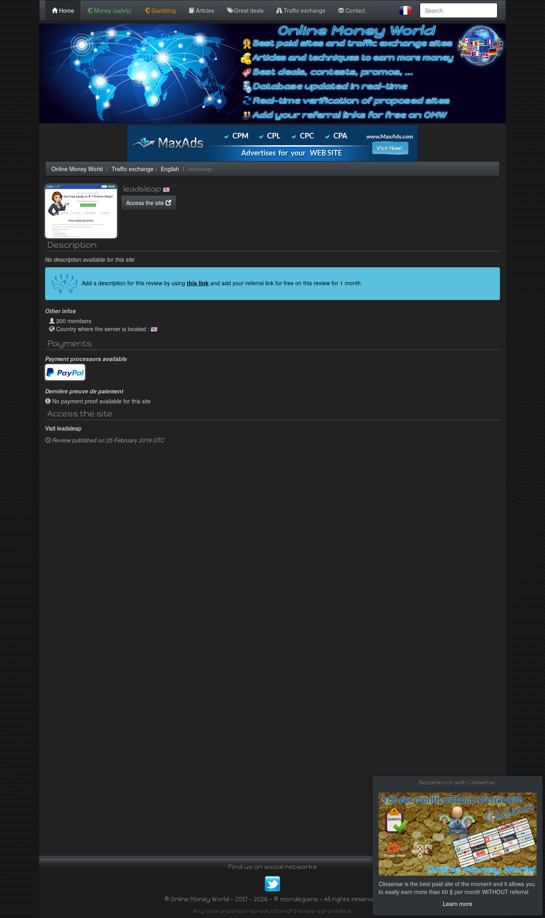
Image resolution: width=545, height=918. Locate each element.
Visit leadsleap (63, 428)
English (170, 169)
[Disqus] (272, 548)
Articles (204, 10)
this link (198, 283)
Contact (354, 10)
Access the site (146, 203)
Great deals (248, 10)
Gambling (163, 10)
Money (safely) (112, 10)
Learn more (457, 904)
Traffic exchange (304, 10)
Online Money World (77, 169)
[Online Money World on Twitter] (272, 883)
